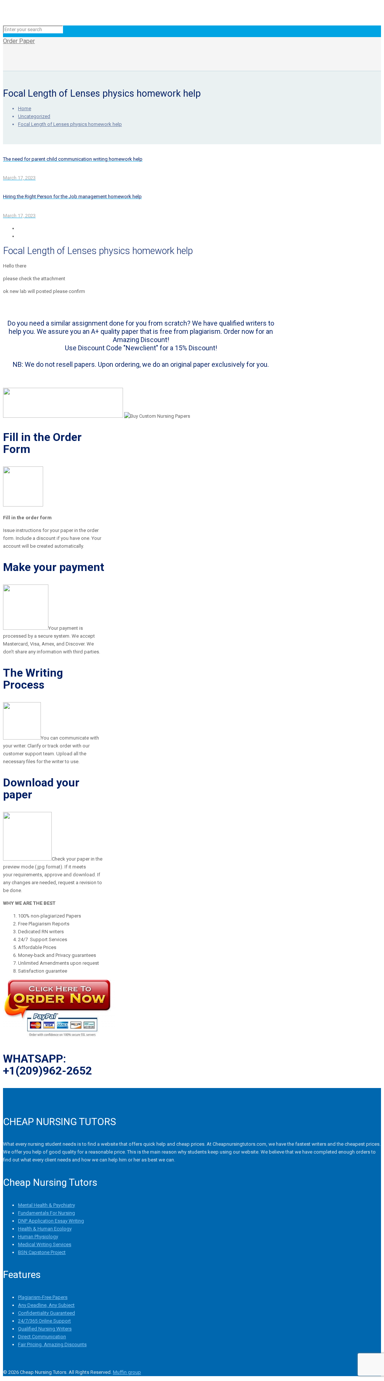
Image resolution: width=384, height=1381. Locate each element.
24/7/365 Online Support (44, 1321)
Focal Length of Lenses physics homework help (70, 124)
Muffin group (127, 1372)
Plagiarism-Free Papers (43, 1297)
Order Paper (19, 41)
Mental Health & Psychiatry (46, 1205)
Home (24, 108)
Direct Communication (42, 1336)
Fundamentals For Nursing (46, 1213)
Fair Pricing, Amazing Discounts (52, 1344)
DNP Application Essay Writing (51, 1221)
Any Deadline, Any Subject (46, 1305)
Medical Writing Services (44, 1244)
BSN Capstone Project (42, 1252)
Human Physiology (38, 1236)
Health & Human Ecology (45, 1229)
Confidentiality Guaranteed (46, 1313)
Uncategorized (34, 116)
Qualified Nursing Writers (45, 1329)
